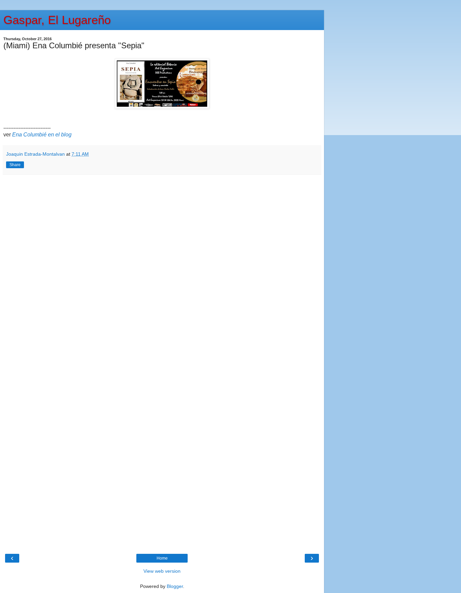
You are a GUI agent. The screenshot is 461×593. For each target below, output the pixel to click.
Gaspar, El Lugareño (57, 20)
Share (15, 164)
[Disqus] (162, 269)
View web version (162, 571)
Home (162, 558)
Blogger (175, 586)
